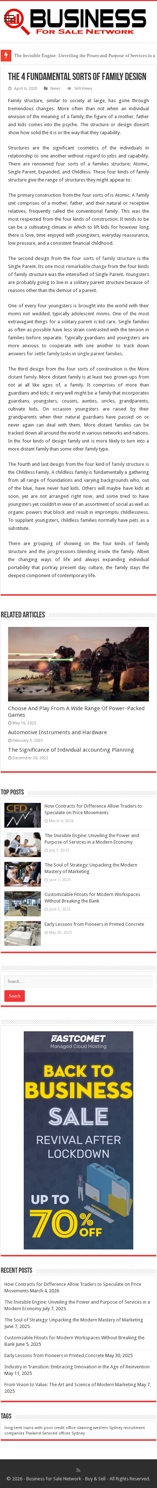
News (55, 88)
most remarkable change (80, 266)
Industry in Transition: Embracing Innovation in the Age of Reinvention (77, 1366)
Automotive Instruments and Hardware (57, 732)
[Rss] (78, 1470)
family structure (118, 258)
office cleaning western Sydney (94, 1427)
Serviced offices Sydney (63, 1433)
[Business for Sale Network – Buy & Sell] (78, 20)
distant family (22, 377)
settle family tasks (52, 353)
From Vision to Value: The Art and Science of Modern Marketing (70, 1384)
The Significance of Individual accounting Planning (71, 750)
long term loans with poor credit (34, 1427)
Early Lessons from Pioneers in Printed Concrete (94, 924)
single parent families (99, 353)
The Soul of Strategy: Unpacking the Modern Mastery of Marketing (73, 1320)
